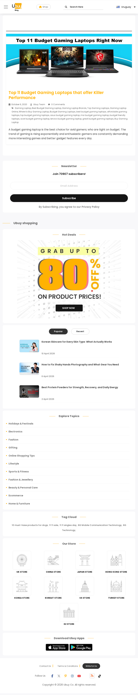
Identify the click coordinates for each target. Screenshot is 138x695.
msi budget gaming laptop (95, 115)
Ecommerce (16, 495)
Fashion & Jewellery (21, 479)
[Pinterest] (65, 675)
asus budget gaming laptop (65, 115)
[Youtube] (79, 675)
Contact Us (45, 666)
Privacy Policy (90, 207)
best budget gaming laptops (91, 111)
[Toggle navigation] (5, 6)
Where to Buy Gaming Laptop (34, 111)
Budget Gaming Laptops (62, 111)
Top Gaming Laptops (98, 108)
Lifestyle (14, 463)
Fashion (13, 439)
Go (66, 7)
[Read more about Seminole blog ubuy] (17, 7)
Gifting (13, 447)
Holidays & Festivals (21, 423)
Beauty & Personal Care (23, 487)
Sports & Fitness (19, 471)
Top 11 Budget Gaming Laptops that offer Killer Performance (56, 95)
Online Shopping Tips (22, 455)
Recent (80, 331)
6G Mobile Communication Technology (100, 525)
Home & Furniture (19, 503)
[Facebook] (52, 675)
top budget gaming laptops (34, 115)
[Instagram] (72, 675)
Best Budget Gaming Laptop (46, 108)
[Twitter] (59, 675)
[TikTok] (99, 675)
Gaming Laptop (23, 108)
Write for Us (91, 666)
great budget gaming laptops (98, 118)
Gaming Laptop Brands (74, 108)
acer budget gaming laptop (34, 118)
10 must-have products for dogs (30, 525)
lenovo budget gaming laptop (66, 118)
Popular (58, 331)
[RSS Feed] (92, 675)
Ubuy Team (39, 104)
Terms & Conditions (68, 666)
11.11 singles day (68, 525)
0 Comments (58, 104)
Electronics (15, 431)
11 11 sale (53, 525)
